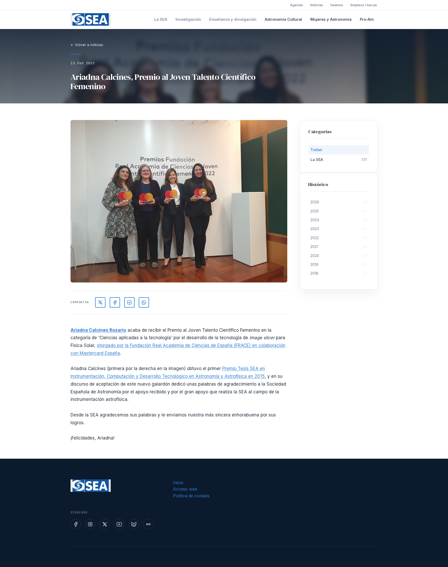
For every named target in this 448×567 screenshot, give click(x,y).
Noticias (316, 5)
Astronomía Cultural (283, 19)
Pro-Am (367, 19)
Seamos (336, 5)
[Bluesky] (134, 524)
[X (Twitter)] (105, 524)
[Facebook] (115, 302)
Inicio (178, 482)
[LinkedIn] (129, 302)
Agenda (296, 5)
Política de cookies (191, 495)
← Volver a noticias (87, 44)
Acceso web (185, 489)
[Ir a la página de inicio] (91, 19)
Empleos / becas (364, 5)
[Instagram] (90, 524)
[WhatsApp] (144, 302)
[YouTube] (119, 524)
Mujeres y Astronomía (331, 19)
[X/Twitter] (100, 302)
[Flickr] (148, 524)
